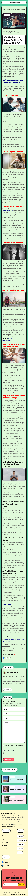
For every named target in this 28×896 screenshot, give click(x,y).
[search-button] (3, 2)
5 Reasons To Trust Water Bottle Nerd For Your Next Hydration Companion (16, 800)
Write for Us (5, 845)
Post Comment (9, 759)
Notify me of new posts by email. (12, 754)
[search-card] (6, 779)
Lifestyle (8, 8)
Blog (2, 839)
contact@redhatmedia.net (8, 826)
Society (20, 852)
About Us (4, 836)
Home (3, 8)
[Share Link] (3, 658)
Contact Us (4, 842)
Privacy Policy (5, 849)
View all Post (6, 689)
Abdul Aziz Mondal (12, 672)
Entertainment (22, 840)
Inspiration (21, 844)
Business (21, 836)
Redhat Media (15, 894)
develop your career (7, 210)
